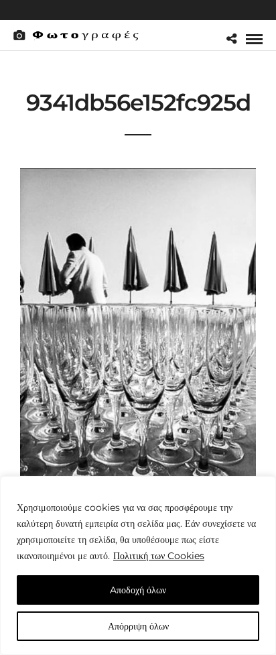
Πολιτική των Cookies (158, 556)
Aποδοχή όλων (138, 590)
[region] (138, 565)
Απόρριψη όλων (138, 626)
